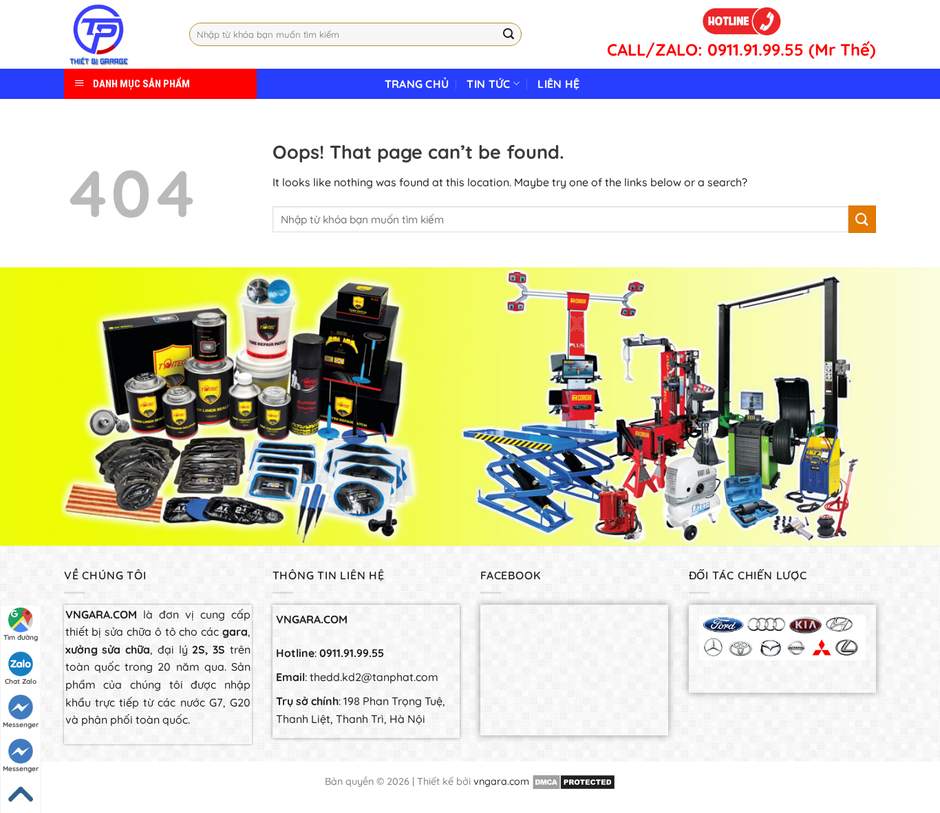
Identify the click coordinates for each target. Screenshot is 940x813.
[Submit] (508, 34)
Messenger (21, 724)
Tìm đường (20, 637)
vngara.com (501, 781)
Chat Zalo (20, 681)
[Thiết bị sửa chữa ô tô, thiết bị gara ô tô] (116, 34)
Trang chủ (417, 84)
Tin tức (488, 84)
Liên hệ (558, 84)
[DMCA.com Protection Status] (573, 781)
